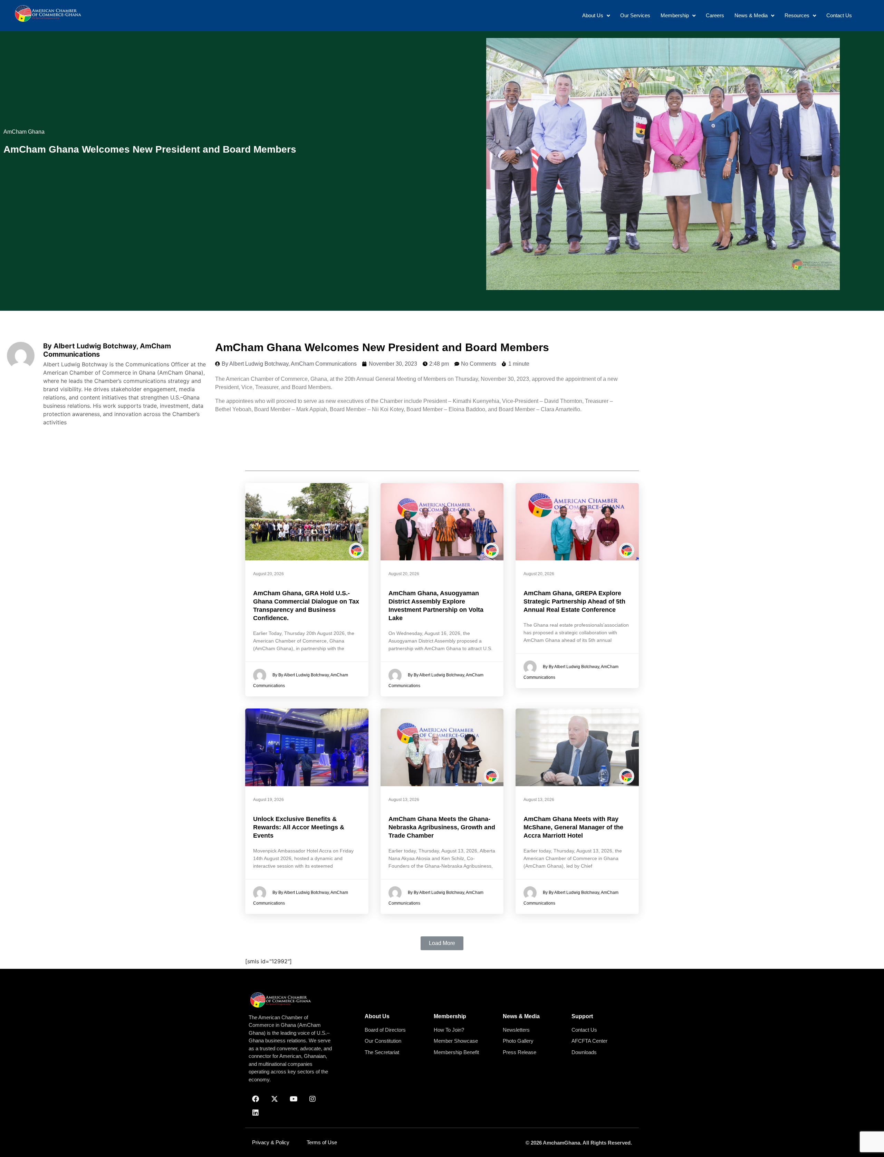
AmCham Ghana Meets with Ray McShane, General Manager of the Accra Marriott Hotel (573, 827)
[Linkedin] (255, 1113)
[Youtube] (293, 1099)
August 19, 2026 (268, 799)
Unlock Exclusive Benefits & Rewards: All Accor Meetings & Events (298, 827)
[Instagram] (312, 1099)
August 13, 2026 (403, 799)
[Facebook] (255, 1099)
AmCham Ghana (24, 132)
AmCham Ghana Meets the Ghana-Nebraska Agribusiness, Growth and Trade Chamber (441, 827)
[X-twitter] (274, 1099)
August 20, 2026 (268, 573)
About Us (377, 1016)
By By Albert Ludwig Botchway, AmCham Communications (300, 680)
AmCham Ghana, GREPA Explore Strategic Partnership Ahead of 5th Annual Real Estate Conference (574, 601)
